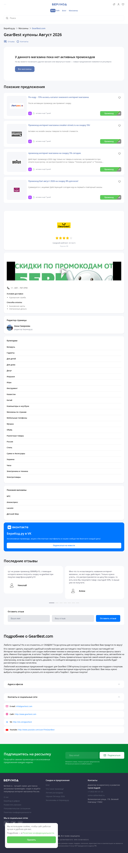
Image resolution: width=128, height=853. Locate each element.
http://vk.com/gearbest (22, 722)
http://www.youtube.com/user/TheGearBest (36, 729)
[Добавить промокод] (114, 4)
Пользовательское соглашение (17, 808)
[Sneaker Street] (17, 134)
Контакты (24, 41)
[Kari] (17, 190)
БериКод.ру (9, 28)
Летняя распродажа (54, 792)
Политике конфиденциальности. (38, 833)
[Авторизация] (118, 4)
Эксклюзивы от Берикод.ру (57, 800)
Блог (64, 10)
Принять (31, 839)
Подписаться (114, 755)
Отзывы (11, 41)
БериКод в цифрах (12, 801)
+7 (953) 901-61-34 (95, 791)
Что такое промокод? (55, 789)
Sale (55, 10)
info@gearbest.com (24, 706)
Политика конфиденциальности (17, 812)
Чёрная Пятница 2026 (55, 796)
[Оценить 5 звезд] (71, 238)
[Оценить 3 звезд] (64, 238)
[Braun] (17, 162)
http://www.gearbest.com (25, 714)
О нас (6, 797)
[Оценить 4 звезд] (67, 238)
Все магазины (25, 69)
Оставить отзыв (108, 618)
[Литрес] (17, 106)
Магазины (73, 10)
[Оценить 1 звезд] (57, 238)
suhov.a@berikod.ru (96, 795)
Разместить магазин (12, 805)
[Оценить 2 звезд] (60, 238)
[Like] (119, 97)
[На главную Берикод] (22, 780)
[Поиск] (8, 18)
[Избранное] (123, 4)
